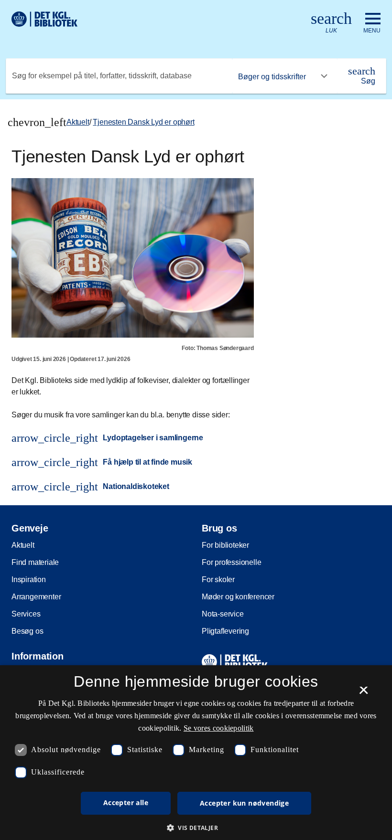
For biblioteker (225, 545)
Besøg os (27, 631)
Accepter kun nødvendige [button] (244, 803)
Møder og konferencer (238, 597)
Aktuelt (77, 122)
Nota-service (223, 614)
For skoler (218, 579)
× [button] (363, 693)
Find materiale (35, 562)
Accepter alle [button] (125, 802)
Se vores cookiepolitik (219, 728)
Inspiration (28, 579)
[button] (196, 827)
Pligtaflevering (225, 631)
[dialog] (196, 752)
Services (25, 614)
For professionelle (231, 562)
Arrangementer (36, 597)
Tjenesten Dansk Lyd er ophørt (143, 122)
